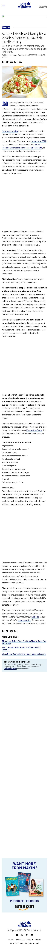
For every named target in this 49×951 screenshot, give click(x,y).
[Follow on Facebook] (17, 934)
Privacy (30, 939)
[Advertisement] (24, 202)
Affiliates (20, 939)
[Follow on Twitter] (27, 934)
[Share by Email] (15, 62)
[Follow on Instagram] (22, 934)
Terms (38, 939)
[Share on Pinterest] (11, 62)
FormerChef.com (34, 430)
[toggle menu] (3, 6)
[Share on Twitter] (7, 62)
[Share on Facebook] (3, 62)
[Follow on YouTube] (32, 934)
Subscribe (43, 6)
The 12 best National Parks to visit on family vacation (21, 648)
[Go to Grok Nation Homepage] (24, 5)
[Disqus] (24, 708)
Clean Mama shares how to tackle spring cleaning (24, 654)
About (11, 939)
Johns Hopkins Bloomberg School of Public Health (22, 146)
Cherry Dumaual (10, 55)
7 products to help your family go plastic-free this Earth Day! (24, 642)
